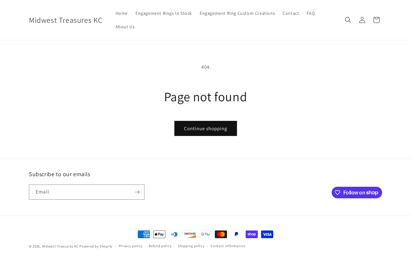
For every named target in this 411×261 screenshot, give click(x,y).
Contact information (228, 246)
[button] (348, 20)
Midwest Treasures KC (60, 246)
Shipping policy (191, 246)
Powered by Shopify (95, 246)
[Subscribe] (137, 192)
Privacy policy (131, 246)
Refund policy (160, 246)
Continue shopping (205, 128)
